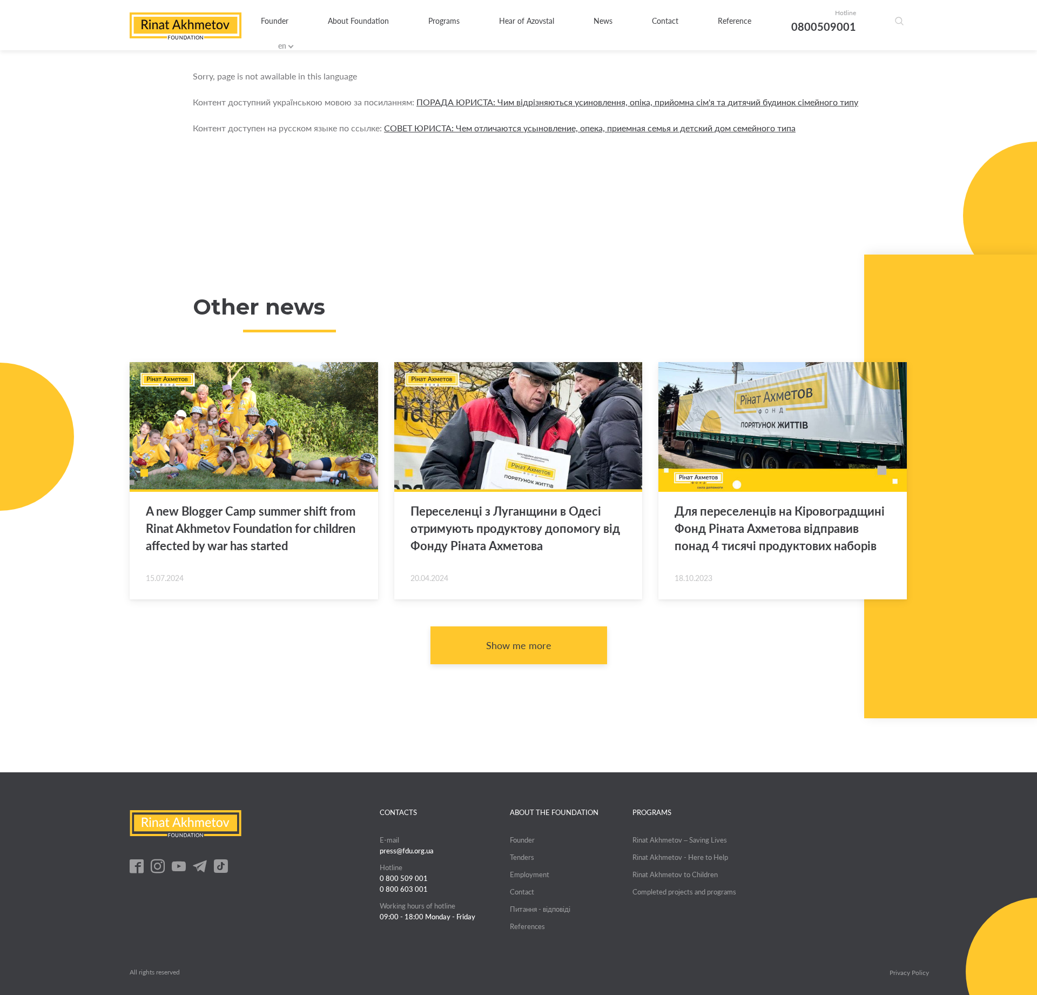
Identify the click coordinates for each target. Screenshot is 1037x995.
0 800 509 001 (404, 878)
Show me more (518, 645)
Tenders (522, 857)
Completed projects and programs (684, 891)
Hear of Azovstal (526, 20)
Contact (665, 20)
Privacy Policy (909, 973)
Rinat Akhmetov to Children (675, 874)
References (527, 926)
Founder (274, 20)
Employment (529, 874)
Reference (734, 20)
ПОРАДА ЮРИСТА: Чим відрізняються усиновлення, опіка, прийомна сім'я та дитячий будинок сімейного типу (637, 102)
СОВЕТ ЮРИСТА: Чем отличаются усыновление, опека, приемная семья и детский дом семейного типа (590, 128)
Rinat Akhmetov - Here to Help (680, 857)
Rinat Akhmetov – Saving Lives (679, 840)
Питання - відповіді (540, 909)
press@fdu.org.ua (407, 850)
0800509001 (823, 26)
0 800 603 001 (404, 889)
